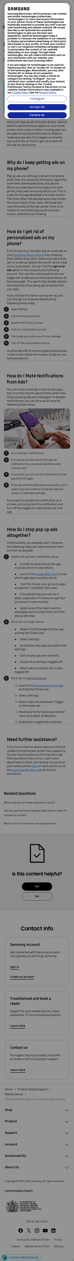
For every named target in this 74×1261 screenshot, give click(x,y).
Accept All (37, 107)
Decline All (37, 115)
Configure (37, 98)
